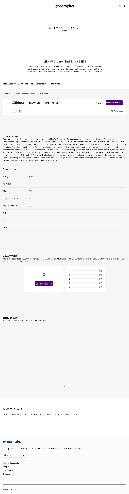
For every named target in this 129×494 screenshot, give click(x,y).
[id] (5, 414)
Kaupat (6, 467)
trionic (59, 414)
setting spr (49, 414)
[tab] (11, 84)
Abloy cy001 (78, 414)
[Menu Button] (7, 6)
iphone (68, 414)
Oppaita (6, 474)
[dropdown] (5, 106)
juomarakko (14, 414)
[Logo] (64, 6)
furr (24, 414)
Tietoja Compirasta (11, 463)
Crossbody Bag (35, 414)
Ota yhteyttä (8, 470)
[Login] (124, 6)
